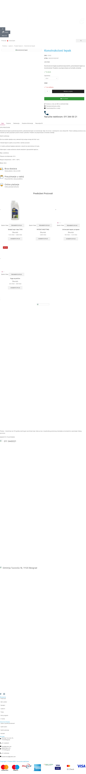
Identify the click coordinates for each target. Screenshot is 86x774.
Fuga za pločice (7, 491)
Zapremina (47, 75)
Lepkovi (10, 46)
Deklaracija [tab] (16, 123)
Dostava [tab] (8, 123)
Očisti (45, 83)
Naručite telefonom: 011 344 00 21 (60, 116)
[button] (5, 32)
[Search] (81, 40)
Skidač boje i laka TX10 (7, 218)
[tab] (2, 123)
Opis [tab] (2, 123)
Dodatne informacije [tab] (27, 123)
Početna (4, 46)
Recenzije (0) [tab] (39, 123)
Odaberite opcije (7, 212)
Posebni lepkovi (18, 46)
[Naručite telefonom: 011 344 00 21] (46, 113)
